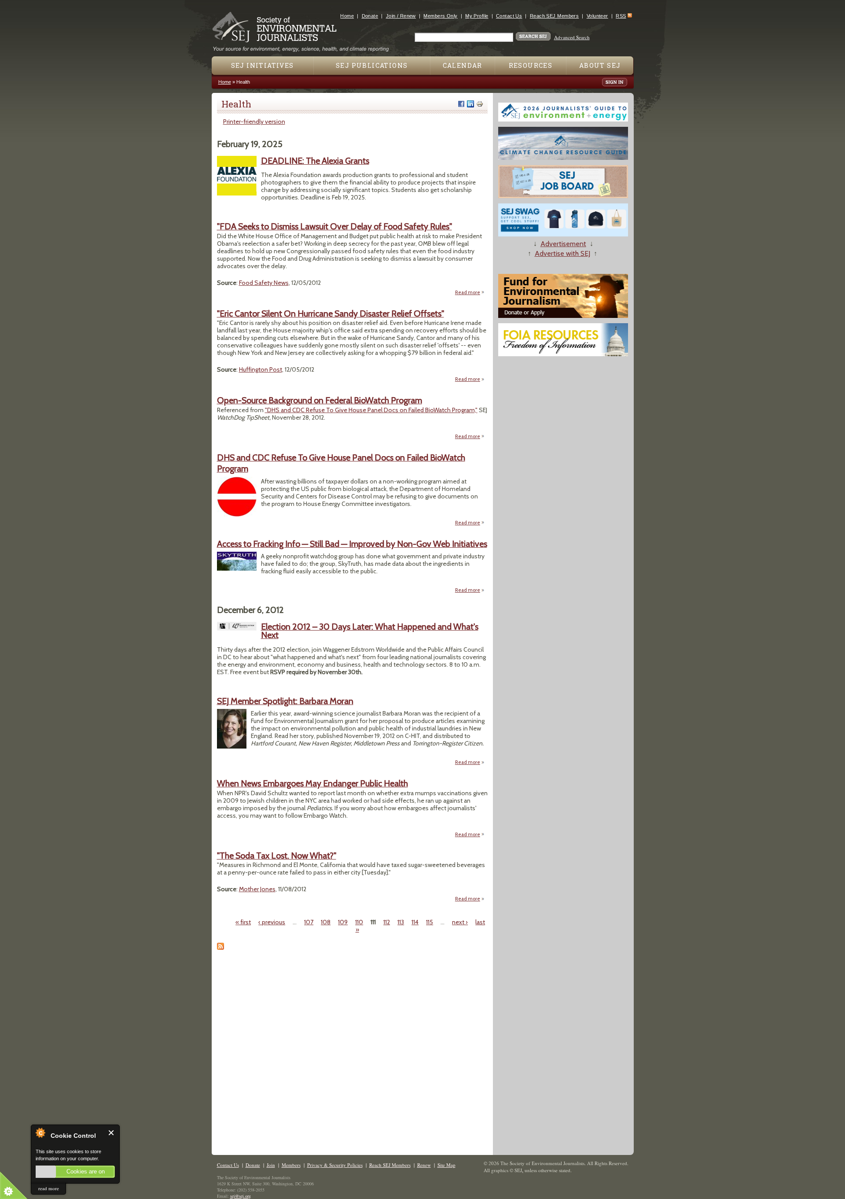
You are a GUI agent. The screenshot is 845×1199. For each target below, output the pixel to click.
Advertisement (563, 244)
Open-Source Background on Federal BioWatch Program (319, 400)
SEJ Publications (372, 65)
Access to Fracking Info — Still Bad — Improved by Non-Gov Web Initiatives (352, 544)
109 (343, 922)
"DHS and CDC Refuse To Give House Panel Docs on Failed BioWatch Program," (371, 410)
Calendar (462, 65)
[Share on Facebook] (461, 104)
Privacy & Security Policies (335, 1165)
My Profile (476, 15)
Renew (424, 1165)
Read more (470, 292)
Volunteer (597, 15)
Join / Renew (401, 15)
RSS (621, 15)
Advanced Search (572, 37)
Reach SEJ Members (554, 15)
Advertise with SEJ (562, 253)
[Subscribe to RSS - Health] (220, 948)
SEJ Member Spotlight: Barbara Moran (285, 701)
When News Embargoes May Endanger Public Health (312, 783)
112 (386, 922)
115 (429, 922)
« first (243, 922)
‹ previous (271, 922)
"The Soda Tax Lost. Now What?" (276, 855)
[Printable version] (479, 104)
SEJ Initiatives (262, 65)
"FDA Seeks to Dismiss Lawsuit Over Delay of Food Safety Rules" (334, 226)
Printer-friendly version (254, 121)
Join (271, 1165)
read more (48, 1188)
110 (359, 922)
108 (326, 922)
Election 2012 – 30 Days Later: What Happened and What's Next (369, 631)
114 (415, 922)
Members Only (440, 15)
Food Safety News (264, 283)
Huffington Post (260, 369)
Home (347, 15)
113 (400, 922)
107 (308, 922)
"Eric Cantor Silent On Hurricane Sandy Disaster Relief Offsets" (330, 313)
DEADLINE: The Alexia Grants (315, 160)
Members (291, 1165)
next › (460, 922)
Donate (370, 15)
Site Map (446, 1165)
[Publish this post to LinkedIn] (470, 104)
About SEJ (600, 65)
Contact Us (509, 15)
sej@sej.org (240, 1196)
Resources (531, 65)
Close (111, 1133)
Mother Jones (257, 889)
